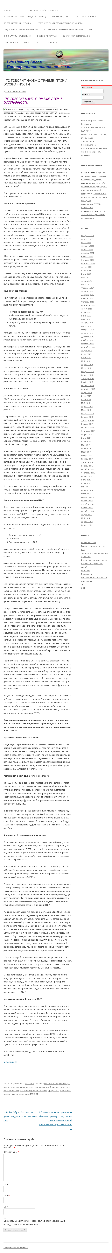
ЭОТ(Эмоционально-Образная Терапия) (63, 29)
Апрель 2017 (87, 448)
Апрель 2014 (87, 521)
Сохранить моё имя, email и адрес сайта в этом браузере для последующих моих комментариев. (34, 1222)
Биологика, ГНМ (51, 1083)
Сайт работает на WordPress (16, 1247)
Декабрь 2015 (87, 504)
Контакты (52, 42)
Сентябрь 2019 (88, 347)
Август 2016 (86, 476)
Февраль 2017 (87, 455)
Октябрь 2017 (87, 427)
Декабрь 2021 (87, 253)
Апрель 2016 (87, 490)
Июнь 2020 (86, 315)
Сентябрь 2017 (88, 431)
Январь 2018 (87, 417)
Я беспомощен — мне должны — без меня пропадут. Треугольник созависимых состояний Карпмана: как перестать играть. (55, 1120)
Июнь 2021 (86, 274)
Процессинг (53, 1090)
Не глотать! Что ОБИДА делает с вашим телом (93, 214)
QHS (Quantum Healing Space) (17, 36)
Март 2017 (86, 452)
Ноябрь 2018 (87, 382)
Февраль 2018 (87, 413)
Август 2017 (86, 434)
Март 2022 (86, 242)
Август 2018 (86, 392)
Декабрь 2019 (87, 336)
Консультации (11, 42)
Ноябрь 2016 (87, 465)
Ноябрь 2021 (87, 256)
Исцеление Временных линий (17, 23)
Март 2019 (86, 368)
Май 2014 (85, 518)
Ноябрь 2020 (87, 298)
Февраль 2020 (87, 329)
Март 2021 (86, 284)
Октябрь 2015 (87, 511)
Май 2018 (85, 403)
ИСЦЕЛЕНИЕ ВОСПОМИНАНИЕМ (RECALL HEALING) (25, 16)
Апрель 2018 (87, 406)
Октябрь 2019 (87, 343)
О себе (21, 10)
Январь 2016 (87, 500)
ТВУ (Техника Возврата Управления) (20, 29)
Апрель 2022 (87, 239)
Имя (6, 1184)
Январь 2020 (87, 333)
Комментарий (11, 1152)
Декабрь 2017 (87, 420)
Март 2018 (86, 410)
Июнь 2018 (86, 399)
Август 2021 (86, 267)
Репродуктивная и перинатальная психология (61, 23)
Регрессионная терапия (85, 16)
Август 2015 (86, 514)
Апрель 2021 (87, 281)
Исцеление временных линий (33, 1090)
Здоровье (54, 1087)
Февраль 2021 (87, 288)
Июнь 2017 (86, 441)
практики (85, 570)
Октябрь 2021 (87, 260)
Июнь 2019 (86, 357)
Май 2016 (85, 486)
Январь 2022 (87, 249)
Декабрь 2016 (87, 462)
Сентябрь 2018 (88, 389)
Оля (83, 193)
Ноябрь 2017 (87, 424)
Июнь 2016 (86, 483)
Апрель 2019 (87, 364)
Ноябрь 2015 (87, 507)
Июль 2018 (86, 396)
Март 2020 (86, 326)
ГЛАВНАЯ (8, 10)
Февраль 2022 (87, 246)
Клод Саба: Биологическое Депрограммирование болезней (94, 186)
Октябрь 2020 (87, 301)
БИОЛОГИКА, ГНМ (60, 16)
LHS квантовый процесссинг (44, 10)
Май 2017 (85, 445)
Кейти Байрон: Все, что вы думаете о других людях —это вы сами (20, 1116)
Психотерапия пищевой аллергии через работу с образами (94, 152)
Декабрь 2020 (87, 295)
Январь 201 (86, 525)
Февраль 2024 (87, 235)
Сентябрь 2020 (88, 305)
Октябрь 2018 (87, 385)
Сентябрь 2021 (88, 263)
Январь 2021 (87, 291)
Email (7, 1195)
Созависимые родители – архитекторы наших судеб (94, 197)
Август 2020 (86, 308)
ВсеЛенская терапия (47, 36)
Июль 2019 (86, 354)
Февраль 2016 (87, 497)
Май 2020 (85, 319)
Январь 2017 (87, 458)
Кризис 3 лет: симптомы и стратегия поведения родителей (93, 176)
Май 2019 (85, 361)
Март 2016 (86, 493)
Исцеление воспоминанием (94, 560)
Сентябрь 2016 (88, 472)
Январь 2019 (87, 375)
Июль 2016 (86, 479)
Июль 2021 (86, 270)
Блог (39, 42)
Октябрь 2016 (87, 469)
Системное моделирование (76, 36)
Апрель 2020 (87, 322)
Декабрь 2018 (87, 378)
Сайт (6, 1206)
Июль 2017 (86, 438)
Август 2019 (86, 350)
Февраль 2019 (87, 371)
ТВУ (31, 1094)
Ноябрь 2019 (87, 340)
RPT (90, 29)
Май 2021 (85, 277)
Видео (27, 42)
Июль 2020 (86, 312)
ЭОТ (36, 1094)
